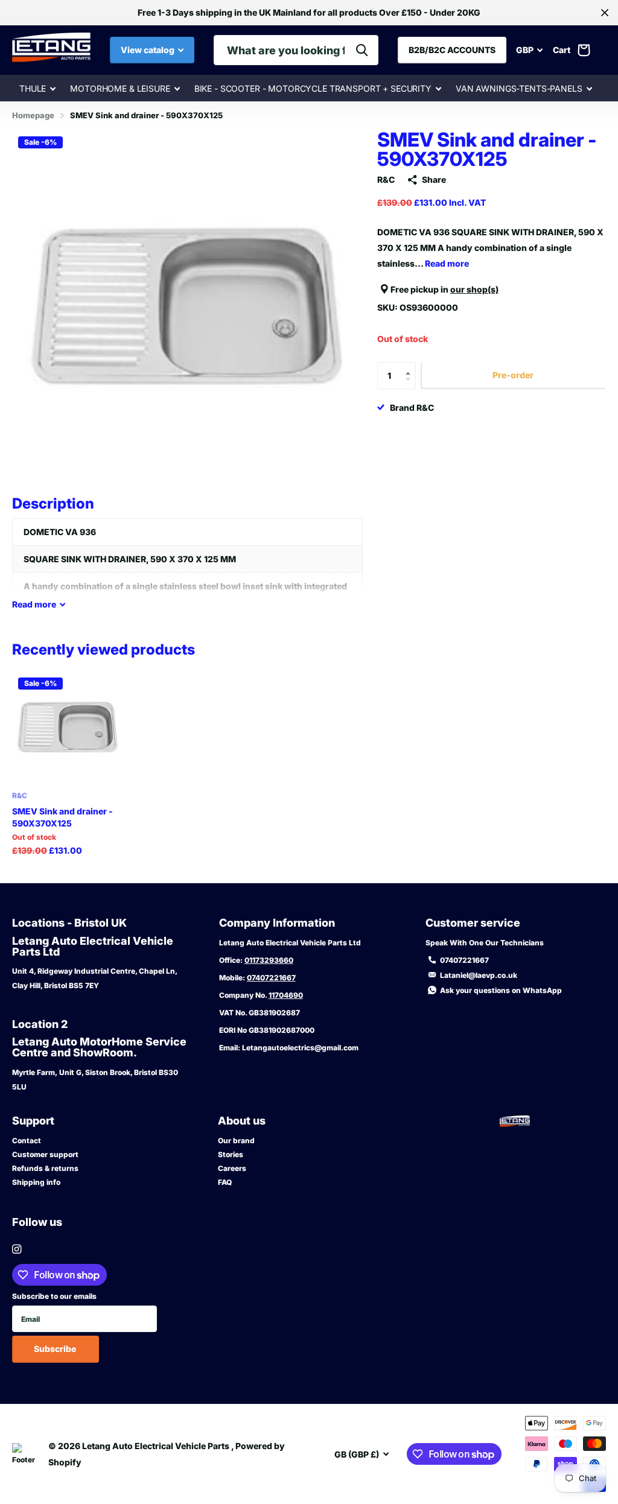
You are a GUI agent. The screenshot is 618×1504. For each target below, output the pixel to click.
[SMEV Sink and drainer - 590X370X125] (67, 726)
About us (242, 1120)
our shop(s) (474, 289)
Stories (230, 1154)
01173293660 (268, 960)
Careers (232, 1168)
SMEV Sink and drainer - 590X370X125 (62, 817)
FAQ (225, 1182)
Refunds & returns (45, 1168)
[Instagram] (16, 1249)
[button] (411, 365)
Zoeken (361, 50)
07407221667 (271, 977)
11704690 (286, 995)
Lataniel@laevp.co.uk (478, 975)
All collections (37, 89)
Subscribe (56, 1349)
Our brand (236, 1140)
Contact (26, 1140)
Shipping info (36, 1182)
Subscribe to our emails (54, 1296)
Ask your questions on (501, 990)
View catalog (148, 50)
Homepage (33, 115)
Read (34, 604)
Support (33, 1120)
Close (604, 12)
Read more (447, 263)
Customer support (45, 1154)
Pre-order (513, 375)
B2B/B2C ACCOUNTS (452, 50)
